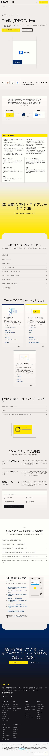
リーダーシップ (40, 712)
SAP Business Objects (34, 342)
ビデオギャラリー (5, 739)
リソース (3, 733)
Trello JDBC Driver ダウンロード (23, 213)
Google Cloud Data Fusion (11, 340)
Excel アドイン (5, 716)
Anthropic (15, 727)
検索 (36, 2)
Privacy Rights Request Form (25, 749)
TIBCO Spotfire (32, 327)
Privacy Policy (22, 748)
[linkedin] (2, 692)
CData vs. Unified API (29, 717)
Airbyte (6, 335)
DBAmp (15, 710)
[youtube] (7, 692)
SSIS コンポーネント (17, 708)
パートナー (27, 713)
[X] (5, 692)
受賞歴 (38, 710)
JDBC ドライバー (5, 706)
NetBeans (19, 379)
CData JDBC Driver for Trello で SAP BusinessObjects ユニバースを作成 (16, 610)
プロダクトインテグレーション (30, 707)
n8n (14, 735)
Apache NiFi (7, 330)
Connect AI (15, 706)
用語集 (3, 737)
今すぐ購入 (26, 30)
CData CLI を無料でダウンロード (12, 506)
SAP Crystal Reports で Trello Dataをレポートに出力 (17, 601)
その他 (18, 346)
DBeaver (31, 335)
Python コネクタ (5, 710)
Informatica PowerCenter (10, 327)
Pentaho (7, 342)
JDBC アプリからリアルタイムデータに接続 (41, 587)
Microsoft (15, 733)
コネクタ (27, 704)
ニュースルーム (40, 708)
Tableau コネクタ (5, 720)
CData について (40, 704)
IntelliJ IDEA (19, 376)
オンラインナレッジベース (18, 616)
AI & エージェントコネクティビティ (30, 710)
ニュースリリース (40, 706)
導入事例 (3, 729)
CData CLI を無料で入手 (28, 84)
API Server (4, 712)
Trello (12, 14)
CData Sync (15, 704)
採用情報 (39, 716)
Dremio (30, 332)
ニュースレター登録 (6, 735)
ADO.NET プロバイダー (6, 708)
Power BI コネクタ (5, 718)
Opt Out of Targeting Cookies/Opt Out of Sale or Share (37, 752)
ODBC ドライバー (5, 704)
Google (14, 731)
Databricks (15, 729)
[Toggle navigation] (13, 2)
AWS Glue (7, 337)
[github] (9, 692)
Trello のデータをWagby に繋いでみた (16, 604)
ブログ (3, 731)
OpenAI (14, 737)
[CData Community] (12, 692)
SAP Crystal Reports (33, 340)
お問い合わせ (43, 2)
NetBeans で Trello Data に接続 (15, 598)
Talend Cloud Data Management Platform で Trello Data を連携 (17, 588)
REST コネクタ (4, 714)
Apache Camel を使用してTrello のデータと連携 (17, 607)
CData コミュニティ (6, 727)
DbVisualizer (32, 337)
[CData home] (5, 2)
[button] (24, 254)
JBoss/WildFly (20, 381)
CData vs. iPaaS (28, 715)
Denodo (30, 330)
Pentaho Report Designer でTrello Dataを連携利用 (17, 595)
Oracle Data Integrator (10, 332)
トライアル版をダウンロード (9, 30)
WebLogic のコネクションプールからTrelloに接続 (17, 591)
